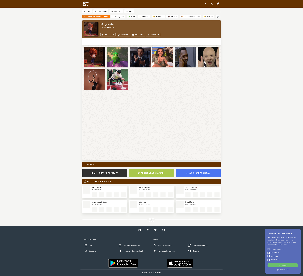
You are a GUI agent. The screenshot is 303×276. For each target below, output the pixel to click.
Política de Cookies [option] (165, 245)
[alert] (283, 251)
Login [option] (91, 245)
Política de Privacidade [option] (166, 251)
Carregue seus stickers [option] (132, 245)
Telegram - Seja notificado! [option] (134, 251)
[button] (212, 4)
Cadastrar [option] (93, 251)
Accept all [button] (283, 265)
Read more (283, 245)
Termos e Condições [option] (200, 245)
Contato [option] (196, 251)
